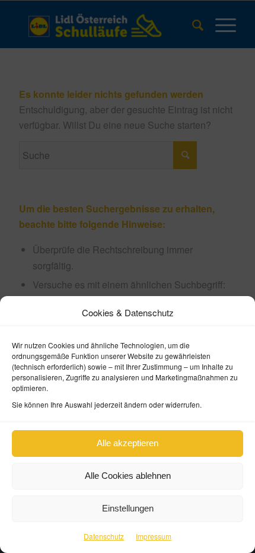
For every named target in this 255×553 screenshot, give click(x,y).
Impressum (153, 536)
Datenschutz (104, 536)
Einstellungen (128, 508)
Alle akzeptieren (127, 443)
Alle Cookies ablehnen (128, 476)
